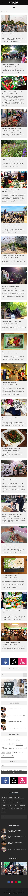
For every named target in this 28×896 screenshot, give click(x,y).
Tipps (10, 808)
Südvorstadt (4, 808)
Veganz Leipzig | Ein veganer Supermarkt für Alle (11, 642)
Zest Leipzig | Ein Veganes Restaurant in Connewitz (11, 448)
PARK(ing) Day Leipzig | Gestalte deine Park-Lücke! (11, 128)
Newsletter (9, 892)
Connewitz (4, 797)
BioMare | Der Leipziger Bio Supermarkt (9, 382)
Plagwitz (15, 805)
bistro (15, 752)
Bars (18, 740)
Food (22, 797)
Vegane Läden (5, 481)
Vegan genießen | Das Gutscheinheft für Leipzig (10, 575)
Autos (24, 748)
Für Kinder (5, 419)
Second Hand (22, 805)
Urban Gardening (6, 257)
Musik (12, 802)
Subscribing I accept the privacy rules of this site (13, 770)
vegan (22, 808)
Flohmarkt (16, 797)
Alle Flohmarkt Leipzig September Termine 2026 (16, 728)
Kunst (20, 800)
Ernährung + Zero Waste (7, 226)
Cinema (8, 752)
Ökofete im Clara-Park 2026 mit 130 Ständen (10, 64)
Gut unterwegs (5, 35)
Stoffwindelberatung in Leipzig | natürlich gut (10, 417)
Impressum (22, 892)
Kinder (10, 800)
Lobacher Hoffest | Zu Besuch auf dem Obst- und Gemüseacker (13, 255)
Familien (19, 744)
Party (10, 805)
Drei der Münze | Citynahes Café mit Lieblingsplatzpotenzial (14, 709)
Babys (11, 748)
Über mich (5, 892)
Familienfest (18, 748)
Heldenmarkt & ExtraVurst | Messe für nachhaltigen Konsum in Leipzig (13, 611)
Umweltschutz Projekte (7, 130)
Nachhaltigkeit (19, 802)
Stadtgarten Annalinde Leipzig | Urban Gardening (10, 286)
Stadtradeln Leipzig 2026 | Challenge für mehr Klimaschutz (13, 34)
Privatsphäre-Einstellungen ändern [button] (14, 893)
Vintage (3, 811)
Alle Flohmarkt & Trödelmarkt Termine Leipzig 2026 (16, 715)
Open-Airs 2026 (6, 66)
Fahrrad (4, 748)
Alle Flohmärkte (8, 756)
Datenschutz (18, 892)
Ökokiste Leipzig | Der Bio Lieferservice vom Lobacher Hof (13, 352)
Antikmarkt (10, 740)
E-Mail (2, 765)
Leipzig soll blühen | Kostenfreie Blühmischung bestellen (12, 159)
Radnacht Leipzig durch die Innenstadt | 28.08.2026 (14, 721)
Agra (3, 752)
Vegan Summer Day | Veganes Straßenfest (9, 479)
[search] (25, 675)
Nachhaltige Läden (6, 93)
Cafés (3, 740)
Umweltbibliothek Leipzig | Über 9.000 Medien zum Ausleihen (12, 91)
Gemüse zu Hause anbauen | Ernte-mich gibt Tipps (11, 321)
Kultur (15, 800)
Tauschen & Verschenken (7, 516)
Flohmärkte (5, 191)
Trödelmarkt (16, 808)
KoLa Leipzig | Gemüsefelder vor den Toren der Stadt (12, 225)
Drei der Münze (5, 744)
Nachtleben (4, 805)
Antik (13, 744)
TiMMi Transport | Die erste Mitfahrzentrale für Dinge (12, 514)
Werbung (14, 892)
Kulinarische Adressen (7, 450)
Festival (10, 797)
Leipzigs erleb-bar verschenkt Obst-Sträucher (10, 545)
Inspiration (4, 800)
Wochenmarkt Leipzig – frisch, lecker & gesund (10, 189)
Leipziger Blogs (5, 802)
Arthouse (21, 752)
